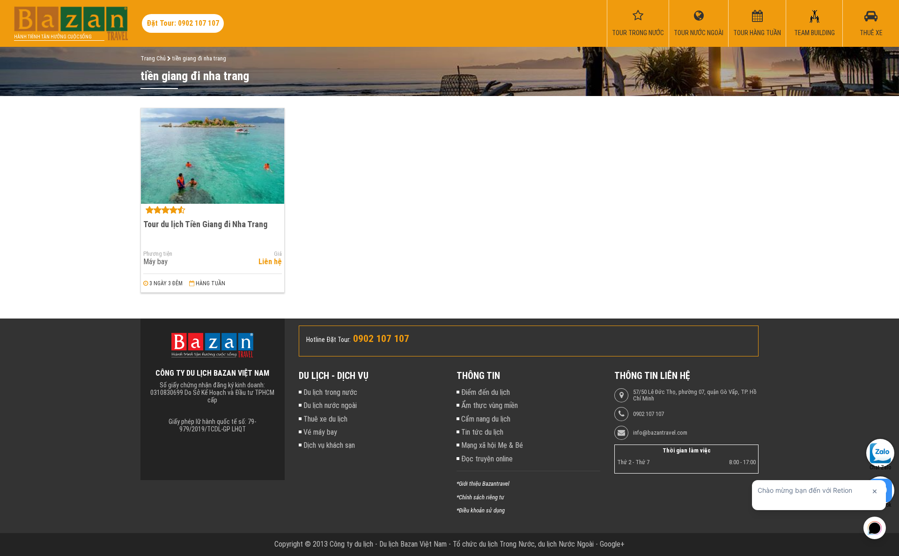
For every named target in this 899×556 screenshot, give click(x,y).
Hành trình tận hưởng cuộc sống (53, 36)
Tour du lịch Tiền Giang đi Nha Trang (205, 224)
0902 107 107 (648, 414)
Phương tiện (157, 254)
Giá (278, 254)
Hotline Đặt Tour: (328, 339)
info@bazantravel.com (660, 433)
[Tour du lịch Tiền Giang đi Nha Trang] (212, 156)
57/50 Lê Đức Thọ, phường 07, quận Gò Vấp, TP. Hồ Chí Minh (695, 395)
